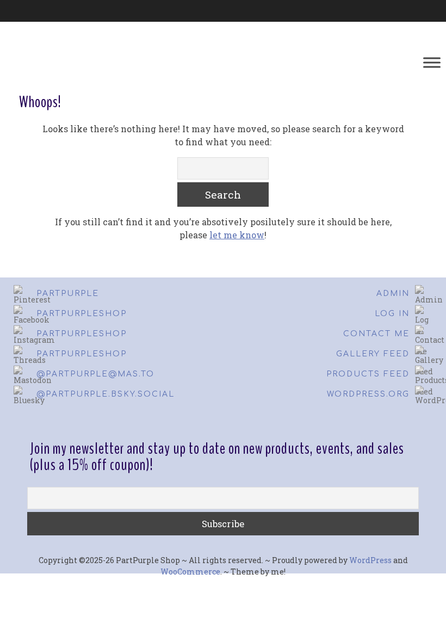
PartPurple (67, 293)
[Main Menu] (432, 62)
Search (223, 194)
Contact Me (376, 334)
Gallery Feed (373, 354)
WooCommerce (190, 571)
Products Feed (368, 374)
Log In (392, 314)
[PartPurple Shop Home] (99, 62)
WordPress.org (368, 394)
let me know (236, 234)
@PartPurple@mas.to (95, 374)
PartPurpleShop (81, 314)
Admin (393, 293)
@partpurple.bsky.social (105, 394)
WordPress (370, 560)
